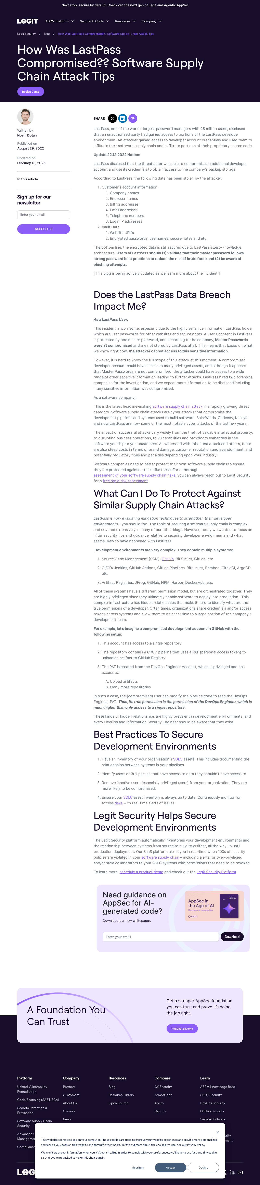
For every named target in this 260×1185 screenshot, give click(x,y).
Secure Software (212, 1119)
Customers (71, 1095)
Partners (69, 1087)
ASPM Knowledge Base (217, 1087)
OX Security (163, 1087)
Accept (170, 1167)
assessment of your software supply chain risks (134, 475)
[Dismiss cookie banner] (217, 1132)
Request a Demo (182, 1028)
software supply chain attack (178, 406)
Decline (203, 1167)
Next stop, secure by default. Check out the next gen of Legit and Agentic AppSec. (126, 5)
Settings (138, 1167)
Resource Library (121, 1095)
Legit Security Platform (216, 872)
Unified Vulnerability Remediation (32, 1089)
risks (118, 803)
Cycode (160, 1111)
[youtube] (240, 1172)
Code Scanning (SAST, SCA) (38, 1100)
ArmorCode (163, 1095)
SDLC (177, 759)
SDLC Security (211, 1095)
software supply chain (160, 857)
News (67, 1119)
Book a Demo (30, 91)
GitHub (168, 559)
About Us (70, 1103)
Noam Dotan (27, 132)
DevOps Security (212, 1103)
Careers (69, 1111)
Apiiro (159, 1103)
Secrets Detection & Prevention (32, 1110)
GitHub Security (212, 1111)
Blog (47, 33)
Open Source (118, 1103)
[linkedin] (232, 1172)
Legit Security (26, 33)
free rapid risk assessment (125, 481)
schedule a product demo (141, 872)
